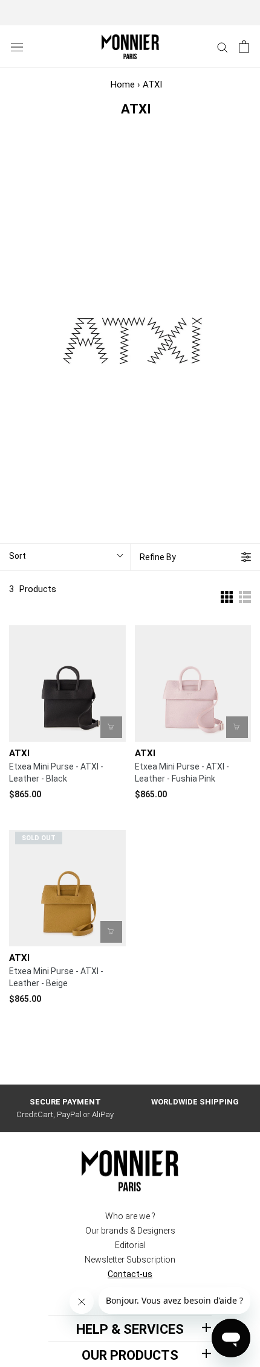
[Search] (222, 47)
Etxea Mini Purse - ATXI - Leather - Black (56, 772)
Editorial (130, 1245)
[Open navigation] (17, 46)
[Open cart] (244, 46)
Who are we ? (130, 1216)
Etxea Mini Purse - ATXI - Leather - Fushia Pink (182, 772)
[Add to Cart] (111, 727)
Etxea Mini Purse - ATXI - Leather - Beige (56, 977)
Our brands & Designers (130, 1230)
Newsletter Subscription (130, 1259)
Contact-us (130, 1274)
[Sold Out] (111, 932)
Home (123, 84)
